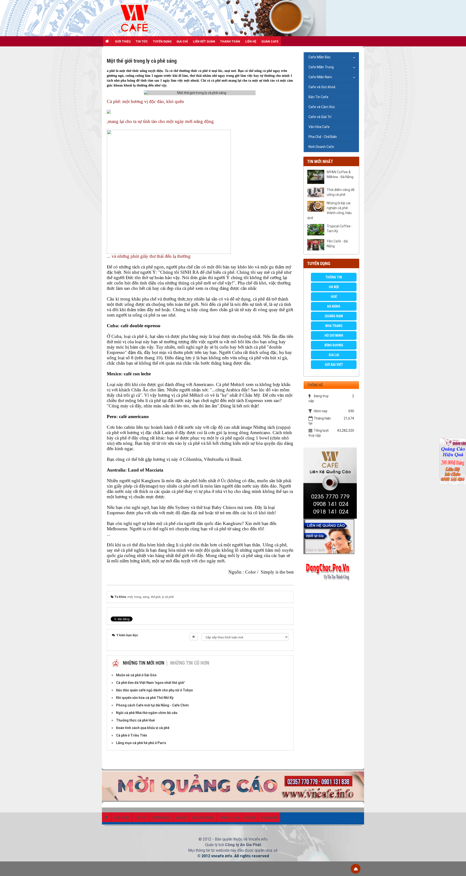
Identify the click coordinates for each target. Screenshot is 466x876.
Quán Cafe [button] (269, 41)
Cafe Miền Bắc (319, 57)
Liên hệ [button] (250, 41)
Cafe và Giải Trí (319, 117)
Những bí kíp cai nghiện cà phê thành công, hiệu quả (329, 210)
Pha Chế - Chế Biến (322, 137)
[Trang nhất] (108, 41)
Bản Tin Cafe (318, 97)
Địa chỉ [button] (182, 41)
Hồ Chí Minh (334, 335)
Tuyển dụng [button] (162, 41)
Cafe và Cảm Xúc (321, 107)
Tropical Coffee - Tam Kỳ (339, 228)
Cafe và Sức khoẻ (321, 87)
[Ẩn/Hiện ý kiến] (194, 636)
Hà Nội (334, 287)
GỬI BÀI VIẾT (334, 365)
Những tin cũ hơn (189, 663)
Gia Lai (334, 355)
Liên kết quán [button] (204, 41)
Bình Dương (334, 345)
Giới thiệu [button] (123, 41)
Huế (334, 297)
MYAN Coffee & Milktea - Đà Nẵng (340, 174)
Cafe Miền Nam (320, 77)
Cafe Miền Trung (321, 67)
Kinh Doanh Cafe (321, 147)
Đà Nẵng (333, 306)
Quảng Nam (334, 316)
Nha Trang (333, 326)
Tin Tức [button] (142, 41)
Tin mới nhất (320, 161)
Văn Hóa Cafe (319, 127)
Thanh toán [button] (230, 41)
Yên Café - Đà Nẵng (337, 243)
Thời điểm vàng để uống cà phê (340, 192)
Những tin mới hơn (143, 663)
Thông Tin (333, 277)
